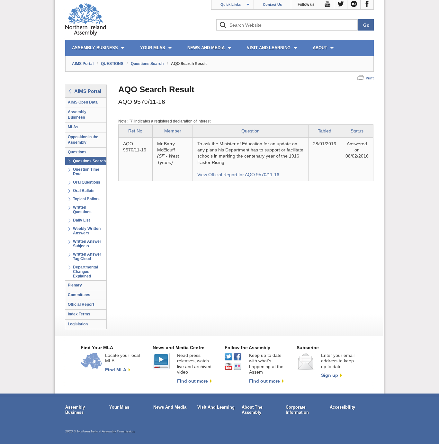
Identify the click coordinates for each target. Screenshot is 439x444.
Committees (79, 295)
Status (357, 131)
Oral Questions (86, 182)
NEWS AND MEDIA (206, 47)
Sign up (329, 375)
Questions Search (147, 63)
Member (172, 131)
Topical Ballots (86, 199)
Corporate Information (297, 410)
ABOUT (320, 47)
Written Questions (82, 209)
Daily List (81, 220)
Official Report (81, 304)
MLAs (73, 127)
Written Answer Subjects (87, 243)
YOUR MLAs (152, 47)
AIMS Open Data (83, 102)
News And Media (169, 407)
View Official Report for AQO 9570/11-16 (238, 174)
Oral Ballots (83, 190)
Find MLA (115, 369)
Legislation (78, 324)
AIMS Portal (83, 63)
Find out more (192, 381)
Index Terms (79, 314)
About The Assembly (252, 410)
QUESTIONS (112, 63)
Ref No (135, 131)
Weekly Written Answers (87, 230)
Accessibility (342, 407)
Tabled (324, 131)
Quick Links (230, 4)
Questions (77, 152)
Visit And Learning (216, 407)
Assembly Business (77, 115)
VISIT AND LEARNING (269, 47)
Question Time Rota (86, 171)
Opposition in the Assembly (83, 140)
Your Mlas (119, 407)
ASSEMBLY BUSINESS (95, 47)
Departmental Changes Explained (85, 271)
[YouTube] (327, 5)
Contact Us (272, 4)
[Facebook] (367, 5)
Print (370, 78)
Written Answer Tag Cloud (87, 256)
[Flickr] (354, 5)
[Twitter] (340, 5)
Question (250, 131)
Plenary (75, 285)
